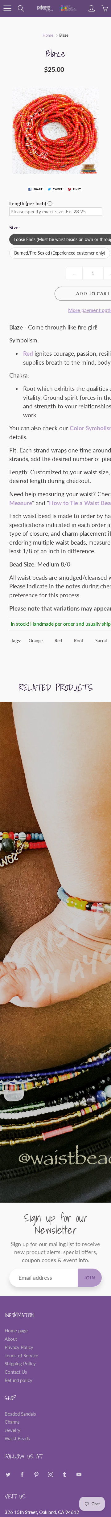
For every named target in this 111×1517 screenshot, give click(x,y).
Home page (16, 1330)
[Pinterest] (36, 1474)
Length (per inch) (27, 203)
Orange (36, 640)
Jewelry (12, 1430)
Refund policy (18, 1380)
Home (48, 35)
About (11, 1339)
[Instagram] (50, 1474)
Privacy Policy (19, 1347)
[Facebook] (22, 1474)
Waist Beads (17, 1438)
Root (78, 640)
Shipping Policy (20, 1363)
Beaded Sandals (20, 1414)
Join (90, 1277)
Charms (12, 1422)
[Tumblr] (64, 1474)
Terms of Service (21, 1355)
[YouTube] (78, 1474)
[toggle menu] (7, 8)
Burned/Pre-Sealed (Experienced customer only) (59, 253)
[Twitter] (7, 1474)
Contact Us (16, 1372)
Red (58, 640)
